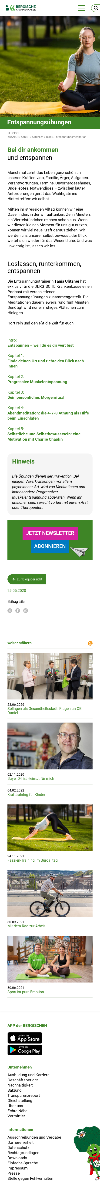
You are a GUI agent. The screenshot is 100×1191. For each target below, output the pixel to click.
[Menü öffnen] (81, 8)
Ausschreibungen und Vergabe (34, 1137)
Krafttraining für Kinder (26, 794)
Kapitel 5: (43, 434)
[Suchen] (95, 8)
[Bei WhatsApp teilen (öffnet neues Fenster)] (25, 610)
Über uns (15, 1105)
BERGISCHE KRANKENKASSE (18, 135)
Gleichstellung (19, 1100)
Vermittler (16, 1116)
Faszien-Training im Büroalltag (32, 860)
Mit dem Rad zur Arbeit (26, 926)
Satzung (14, 1090)
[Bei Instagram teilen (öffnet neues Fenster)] (9, 610)
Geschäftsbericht (22, 1080)
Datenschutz (18, 1147)
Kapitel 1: (45, 360)
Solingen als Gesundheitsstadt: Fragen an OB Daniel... (44, 710)
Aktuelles (37, 137)
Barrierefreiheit (20, 1142)
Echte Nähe (17, 1110)
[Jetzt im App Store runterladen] (27, 1038)
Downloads (17, 1157)
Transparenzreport (23, 1095)
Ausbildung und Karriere (28, 1074)
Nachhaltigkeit (20, 1085)
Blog (49, 137)
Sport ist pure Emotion (25, 992)
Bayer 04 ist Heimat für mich (30, 778)
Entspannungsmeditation (70, 137)
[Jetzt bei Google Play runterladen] (27, 1050)
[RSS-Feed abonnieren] (90, 643)
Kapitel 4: (48, 413)
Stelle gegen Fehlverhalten (30, 1178)
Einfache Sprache (22, 1163)
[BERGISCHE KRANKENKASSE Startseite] (23, 8)
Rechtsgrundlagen (23, 1152)
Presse (13, 1173)
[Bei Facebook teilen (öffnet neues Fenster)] (17, 610)
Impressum (17, 1168)
